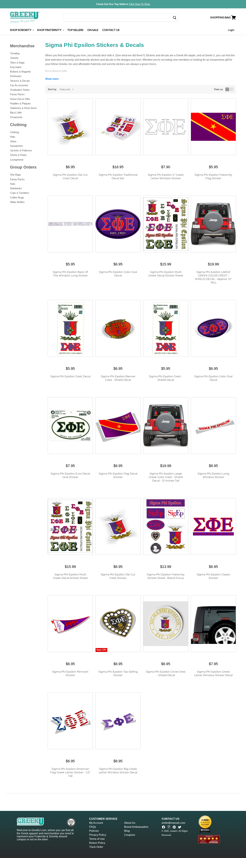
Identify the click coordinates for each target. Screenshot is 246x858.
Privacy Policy (97, 834)
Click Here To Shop (139, 4)
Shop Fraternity (49, 29)
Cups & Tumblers (19, 192)
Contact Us (110, 29)
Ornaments (16, 117)
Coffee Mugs (17, 197)
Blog (127, 830)
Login (231, 29)
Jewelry (14, 57)
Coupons (129, 834)
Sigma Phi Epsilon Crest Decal (70, 376)
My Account (96, 822)
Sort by (52, 89)
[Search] (174, 17)
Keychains (16, 67)
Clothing (14, 132)
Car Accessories (19, 85)
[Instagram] (169, 827)
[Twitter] (179, 827)
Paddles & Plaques (20, 103)
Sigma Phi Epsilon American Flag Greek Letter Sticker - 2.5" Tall (70, 772)
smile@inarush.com (173, 822)
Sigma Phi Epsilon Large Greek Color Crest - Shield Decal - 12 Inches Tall (166, 477)
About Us (129, 822)
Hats (12, 136)
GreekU (173, 831)
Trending (14, 53)
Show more (52, 78)
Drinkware (15, 76)
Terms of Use (97, 838)
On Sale (92, 29)
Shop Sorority (21, 29)
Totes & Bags (17, 62)
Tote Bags (15, 174)
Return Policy (97, 842)
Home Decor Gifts (20, 99)
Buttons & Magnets (20, 71)
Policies (94, 830)
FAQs (92, 826)
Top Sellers (75, 29)
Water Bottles (17, 202)
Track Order (96, 846)
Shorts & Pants (18, 154)
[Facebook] (163, 827)
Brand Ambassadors (136, 826)
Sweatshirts (16, 145)
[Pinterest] (174, 827)
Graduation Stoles (20, 89)
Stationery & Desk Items (23, 108)
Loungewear (16, 159)
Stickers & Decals (20, 80)
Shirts (13, 141)
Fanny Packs (17, 94)
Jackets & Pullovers (21, 150)
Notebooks (16, 188)
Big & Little (16, 112)
